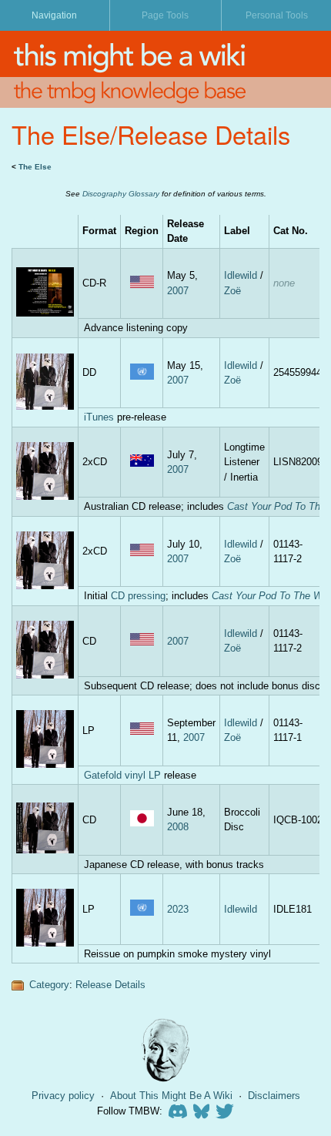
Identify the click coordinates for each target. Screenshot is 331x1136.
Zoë (232, 291)
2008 (178, 827)
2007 (178, 291)
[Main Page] (165, 54)
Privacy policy (63, 1095)
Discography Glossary (120, 193)
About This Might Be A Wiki (171, 1095)
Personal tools (277, 15)
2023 (178, 909)
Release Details (110, 984)
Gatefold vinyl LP (122, 775)
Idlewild (240, 275)
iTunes (99, 417)
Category (49, 984)
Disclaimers (274, 1095)
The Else (35, 167)
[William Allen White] (165, 1050)
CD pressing (138, 596)
